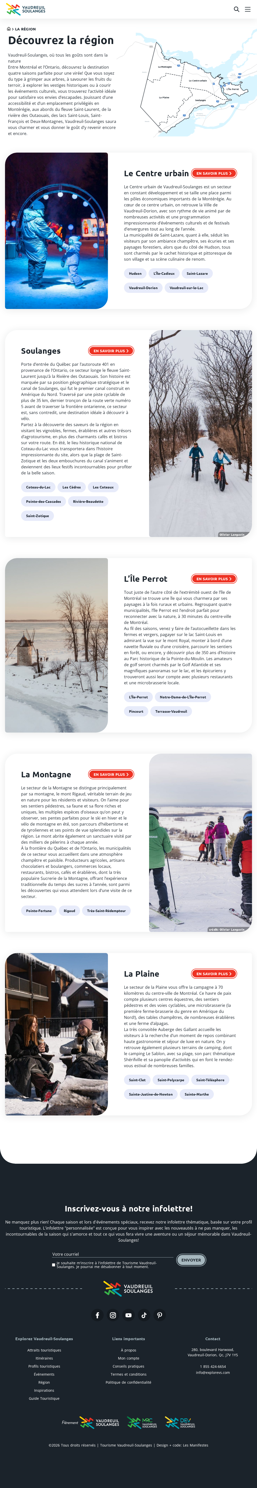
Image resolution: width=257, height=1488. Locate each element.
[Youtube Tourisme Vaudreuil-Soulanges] (128, 1315)
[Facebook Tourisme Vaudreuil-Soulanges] (97, 1315)
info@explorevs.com (213, 1372)
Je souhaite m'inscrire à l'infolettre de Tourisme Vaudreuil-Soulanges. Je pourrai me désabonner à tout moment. (107, 1265)
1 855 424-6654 (213, 1366)
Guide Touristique (44, 1398)
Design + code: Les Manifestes (182, 1445)
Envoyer (191, 1259)
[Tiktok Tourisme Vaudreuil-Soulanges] (144, 1315)
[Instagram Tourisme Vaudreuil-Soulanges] (113, 1315)
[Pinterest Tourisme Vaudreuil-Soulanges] (160, 1315)
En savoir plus (212, 173)
